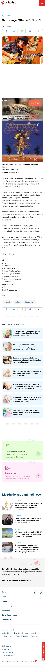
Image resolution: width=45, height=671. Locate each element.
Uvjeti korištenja (7, 652)
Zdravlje (5, 592)
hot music (7, 302)
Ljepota (5, 601)
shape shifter (29, 302)
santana (17, 302)
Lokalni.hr (34, 633)
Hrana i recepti (7, 606)
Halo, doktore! (7, 610)
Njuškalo (5, 636)
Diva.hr (27, 633)
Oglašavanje (6, 646)
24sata (12, 636)
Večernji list (6, 633)
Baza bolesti (7, 620)
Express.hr (35, 636)
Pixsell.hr (26, 636)
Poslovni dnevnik (17, 633)
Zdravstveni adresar (9, 615)
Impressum (6, 649)
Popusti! (19, 636)
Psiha (4, 596)
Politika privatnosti (8, 655)
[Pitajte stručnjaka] (43, 651)
